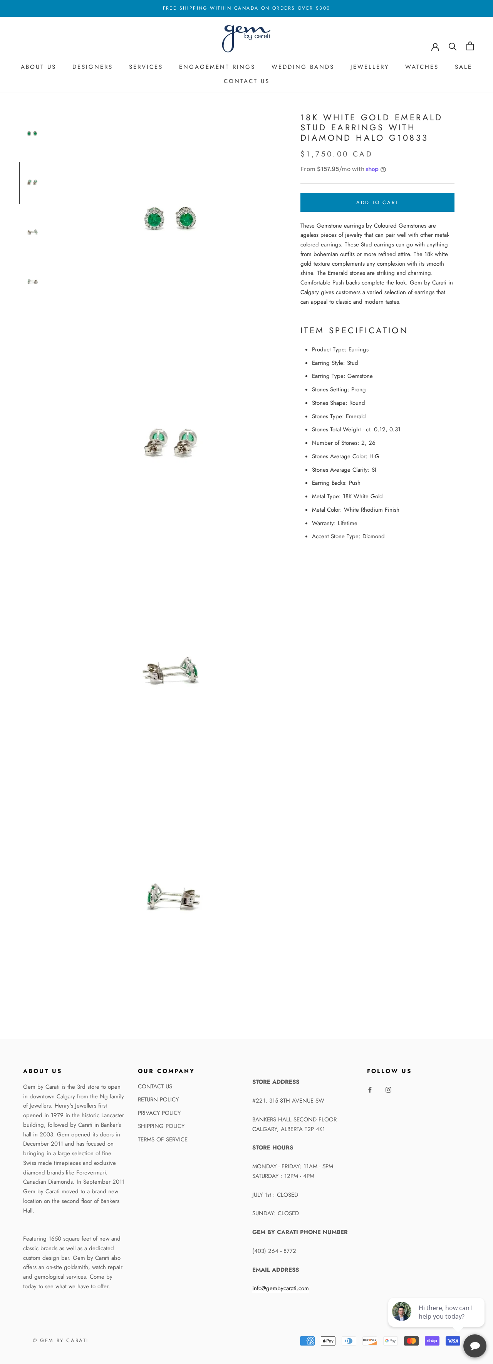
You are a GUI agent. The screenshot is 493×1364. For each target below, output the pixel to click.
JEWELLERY (369, 67)
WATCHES (422, 67)
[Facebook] (370, 1089)
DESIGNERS (92, 67)
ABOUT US (38, 67)
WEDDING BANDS (303, 67)
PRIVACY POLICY (159, 1113)
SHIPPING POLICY (161, 1126)
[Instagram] (388, 1089)
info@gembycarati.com (280, 1288)
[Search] (453, 46)
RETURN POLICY (158, 1099)
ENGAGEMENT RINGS (217, 67)
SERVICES (146, 67)
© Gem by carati (61, 1340)
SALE (463, 67)
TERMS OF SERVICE (163, 1139)
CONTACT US (247, 81)
